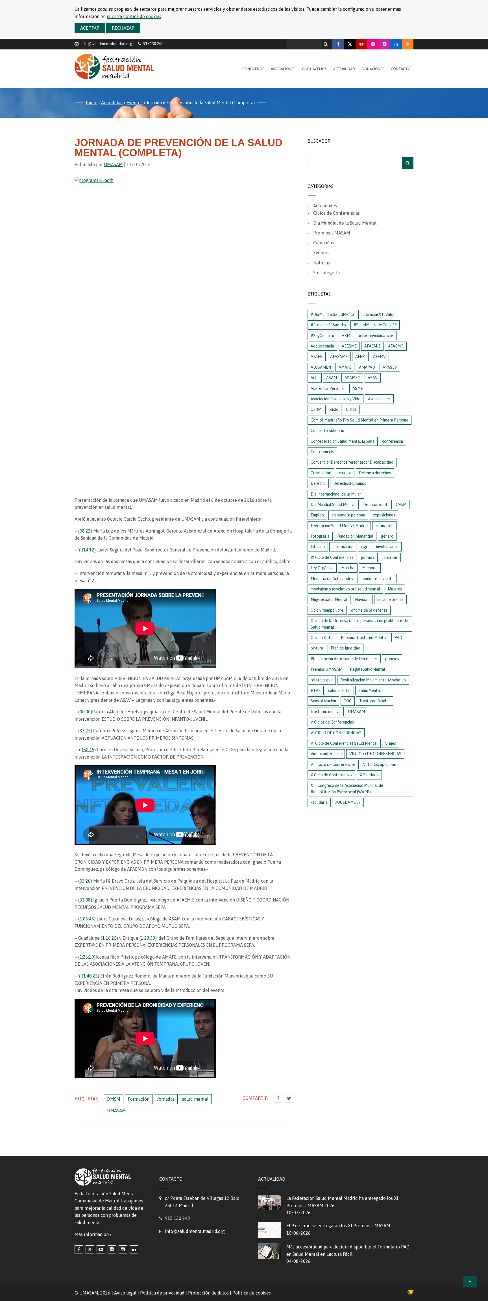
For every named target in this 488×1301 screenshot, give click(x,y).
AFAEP (317, 356)
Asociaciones (283, 69)
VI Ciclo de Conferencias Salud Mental (344, 743)
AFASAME (339, 356)
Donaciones (373, 69)
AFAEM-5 (372, 346)
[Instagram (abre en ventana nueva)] (123, 1249)
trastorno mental (326, 711)
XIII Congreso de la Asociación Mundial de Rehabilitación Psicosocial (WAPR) (347, 788)
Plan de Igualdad (345, 648)
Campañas (323, 242)
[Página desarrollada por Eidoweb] (410, 1293)
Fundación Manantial (355, 536)
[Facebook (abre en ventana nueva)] (79, 1249)
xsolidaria (319, 802)
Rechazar (123, 28)
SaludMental (369, 690)
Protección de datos (208, 1292)
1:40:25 (90, 975)
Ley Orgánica (322, 568)
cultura (345, 473)
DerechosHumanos (349, 483)
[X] (350, 44)
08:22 (85, 530)
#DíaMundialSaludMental (333, 314)
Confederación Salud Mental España (342, 441)
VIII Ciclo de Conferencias (333, 764)
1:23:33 (148, 938)
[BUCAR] (407, 163)
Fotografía (320, 536)
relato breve (322, 680)
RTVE (316, 690)
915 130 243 (177, 1218)
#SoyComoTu (322, 335)
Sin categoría (326, 272)
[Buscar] (326, 43)
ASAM (331, 377)
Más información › (93, 1234)
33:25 (85, 730)
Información (342, 546)
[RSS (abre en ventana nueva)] (407, 44)
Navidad (362, 599)
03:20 (85, 880)
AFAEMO (396, 346)
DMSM (113, 1099)
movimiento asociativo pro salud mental (345, 589)
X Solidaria (369, 775)
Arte (315, 377)
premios (392, 659)
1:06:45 (87, 918)
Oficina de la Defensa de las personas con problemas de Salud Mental (359, 623)
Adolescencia (322, 346)
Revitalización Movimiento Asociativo (373, 680)
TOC (348, 701)
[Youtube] (361, 44)
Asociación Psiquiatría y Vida (335, 399)
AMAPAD (367, 367)
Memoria (370, 568)
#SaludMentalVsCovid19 (375, 325)
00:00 (85, 711)
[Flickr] (373, 44)
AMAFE (345, 367)
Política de (251, 1292)
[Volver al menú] (470, 1281)
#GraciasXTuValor (379, 314)
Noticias (321, 262)
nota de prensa (390, 599)
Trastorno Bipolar (374, 701)
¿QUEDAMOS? (348, 802)
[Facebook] (338, 44)
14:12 (88, 549)
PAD (398, 637)
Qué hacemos (314, 69)
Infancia (318, 546)
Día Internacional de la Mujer (336, 494)
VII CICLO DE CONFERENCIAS (375, 754)
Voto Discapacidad (379, 764)
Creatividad (321, 473)
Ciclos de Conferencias (336, 213)
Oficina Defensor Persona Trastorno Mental (349, 637)
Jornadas (166, 1099)
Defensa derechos (375, 473)
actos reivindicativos (376, 335)
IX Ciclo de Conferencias (332, 557)
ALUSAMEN (321, 367)
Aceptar (89, 28)
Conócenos (253, 69)
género (387, 536)
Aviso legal (125, 1292)
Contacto (401, 69)
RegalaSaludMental (367, 669)
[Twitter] (289, 1098)
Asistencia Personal (328, 388)
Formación (138, 1099)
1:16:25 (109, 938)
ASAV (373, 377)
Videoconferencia (326, 754)
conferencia (392, 441)
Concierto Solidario (327, 430)
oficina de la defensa (369, 610)
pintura (317, 648)
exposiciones (384, 515)
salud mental (195, 1099)
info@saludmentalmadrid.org (106, 44)
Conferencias (322, 451)
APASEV (390, 367)
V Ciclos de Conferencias (332, 722)
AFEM (360, 356)
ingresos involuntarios (379, 546)
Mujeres (395, 589)
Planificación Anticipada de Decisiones (344, 659)
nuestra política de (134, 16)
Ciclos (351, 409)
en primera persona (348, 515)
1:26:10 (87, 956)
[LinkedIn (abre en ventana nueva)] (134, 1249)
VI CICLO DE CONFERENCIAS (336, 733)
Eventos (135, 102)
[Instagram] (384, 44)
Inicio (91, 102)
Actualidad (344, 69)
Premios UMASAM (331, 232)
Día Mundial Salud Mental (333, 504)
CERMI (317, 409)
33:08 (85, 899)
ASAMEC (352, 377)
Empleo (317, 515)
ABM (346, 335)
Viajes (390, 743)
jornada (367, 557)
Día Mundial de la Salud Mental (344, 222)
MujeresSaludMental (329, 599)
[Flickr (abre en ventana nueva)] (112, 1249)
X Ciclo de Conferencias (331, 775)
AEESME (349, 346)
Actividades (325, 205)
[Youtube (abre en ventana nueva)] (101, 1249)
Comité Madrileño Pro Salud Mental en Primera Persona (359, 420)
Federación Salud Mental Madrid (339, 526)
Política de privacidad (162, 1292)
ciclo (334, 409)
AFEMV (379, 356)
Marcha (347, 568)
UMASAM (113, 164)
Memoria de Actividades (332, 578)
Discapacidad (375, 504)
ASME (357, 388)
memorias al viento (377, 578)
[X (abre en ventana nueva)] (90, 1249)
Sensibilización (323, 701)
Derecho (318, 483)
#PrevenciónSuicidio (328, 325)
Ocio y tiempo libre (327, 610)
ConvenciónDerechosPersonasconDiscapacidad (352, 462)
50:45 (88, 749)
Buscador (319, 141)
